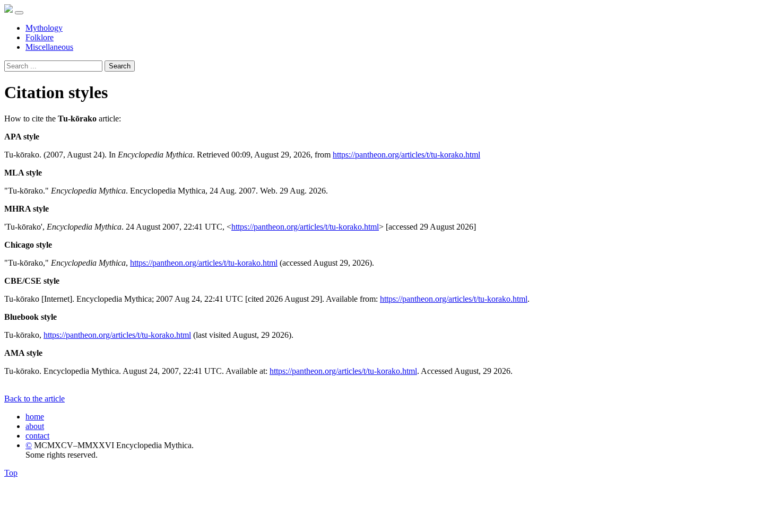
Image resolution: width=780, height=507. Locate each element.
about (34, 426)
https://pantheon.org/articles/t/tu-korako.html (406, 154)
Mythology (44, 27)
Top (11, 472)
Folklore (39, 37)
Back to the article (34, 398)
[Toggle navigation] (19, 12)
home (34, 416)
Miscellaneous (49, 46)
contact (37, 435)
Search (120, 66)
